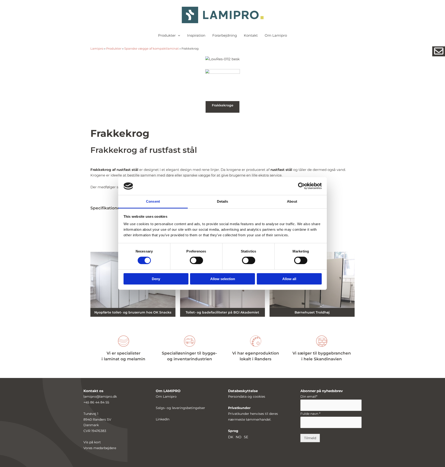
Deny (156, 279)
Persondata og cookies (246, 396)
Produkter (167, 35)
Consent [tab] (153, 201)
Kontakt (251, 35)
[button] (178, 35)
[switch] (196, 260)
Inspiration (196, 35)
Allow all (289, 279)
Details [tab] (222, 201)
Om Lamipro (276, 35)
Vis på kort (92, 442)
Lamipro (96, 48)
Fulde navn (310, 414)
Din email (308, 396)
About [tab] (292, 201)
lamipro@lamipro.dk (100, 396)
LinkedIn (162, 419)
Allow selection (222, 279)
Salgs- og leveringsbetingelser (180, 408)
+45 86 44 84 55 (96, 402)
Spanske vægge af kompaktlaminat (151, 48)
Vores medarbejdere (99, 448)
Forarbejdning (224, 35)
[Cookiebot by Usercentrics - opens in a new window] (301, 185)
